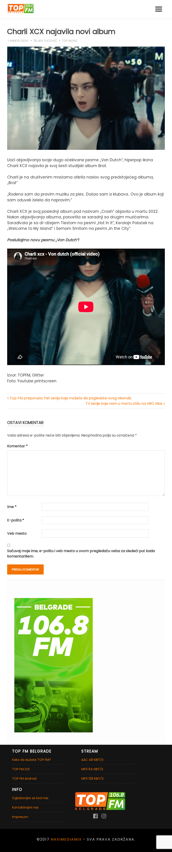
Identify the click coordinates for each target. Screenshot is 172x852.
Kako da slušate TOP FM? (31, 759)
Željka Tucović (45, 41)
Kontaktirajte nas (25, 807)
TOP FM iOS (21, 769)
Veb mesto (17, 533)
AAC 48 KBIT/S (92, 759)
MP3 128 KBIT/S (92, 778)
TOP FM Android (24, 778)
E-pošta (15, 520)
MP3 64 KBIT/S (92, 769)
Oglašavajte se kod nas (30, 798)
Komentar (17, 446)
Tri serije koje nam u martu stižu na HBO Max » (125, 403)
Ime (12, 506)
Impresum (20, 817)
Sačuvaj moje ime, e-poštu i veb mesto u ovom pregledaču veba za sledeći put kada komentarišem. (81, 553)
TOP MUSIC (70, 41)
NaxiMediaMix (66, 839)
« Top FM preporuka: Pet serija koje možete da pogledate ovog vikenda (69, 398)
